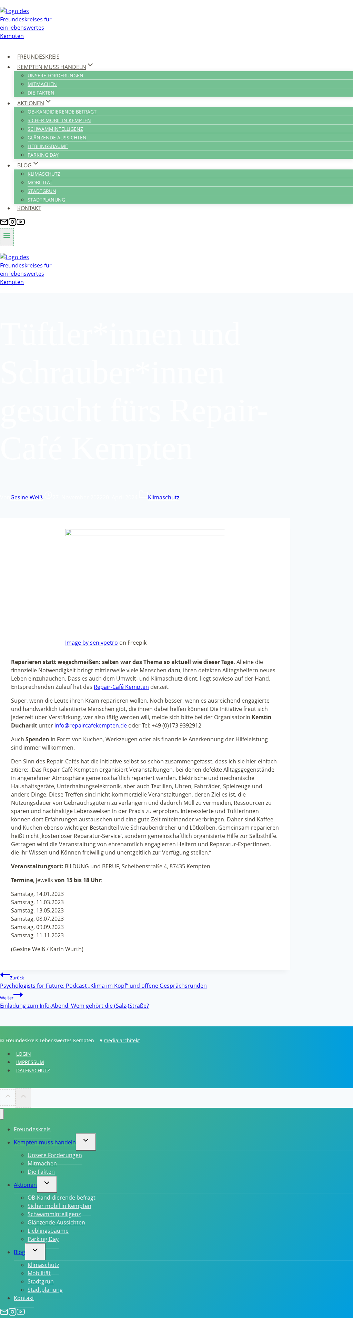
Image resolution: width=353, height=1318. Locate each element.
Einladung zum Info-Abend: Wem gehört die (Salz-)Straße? (74, 1002)
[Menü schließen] (2, 1114)
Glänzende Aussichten (57, 137)
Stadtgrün (42, 191)
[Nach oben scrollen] (8, 1097)
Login (23, 1054)
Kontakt (29, 208)
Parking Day (43, 155)
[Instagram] (12, 224)
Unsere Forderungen (55, 75)
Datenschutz (33, 1070)
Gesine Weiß (26, 497)
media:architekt (122, 1040)
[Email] (4, 224)
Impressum (30, 1062)
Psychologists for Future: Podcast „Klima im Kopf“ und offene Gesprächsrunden (103, 982)
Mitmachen (42, 84)
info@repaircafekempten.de (90, 725)
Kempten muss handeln (45, 1142)
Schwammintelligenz (55, 129)
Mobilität (40, 182)
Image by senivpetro (91, 642)
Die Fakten (41, 92)
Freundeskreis (38, 56)
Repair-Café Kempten (121, 687)
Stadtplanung (46, 199)
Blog (19, 1252)
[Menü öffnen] (7, 237)
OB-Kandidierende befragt (62, 111)
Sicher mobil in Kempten (59, 120)
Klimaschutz (44, 173)
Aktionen (25, 1185)
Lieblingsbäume (48, 146)
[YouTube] (21, 224)
